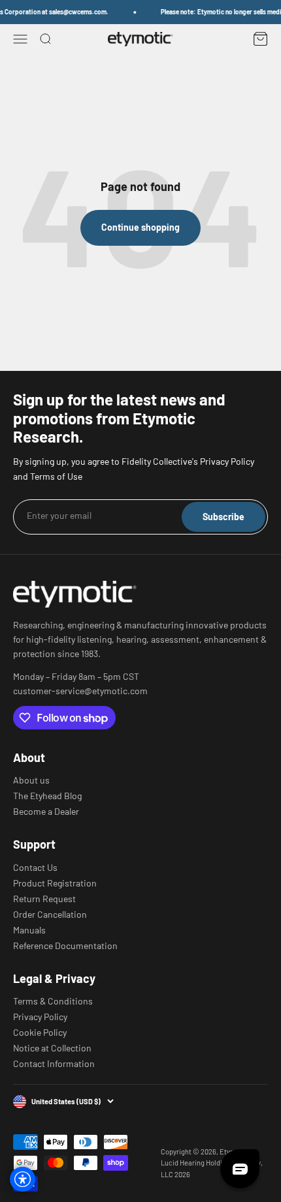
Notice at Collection (52, 1048)
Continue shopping (140, 227)
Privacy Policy (40, 1016)
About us (31, 780)
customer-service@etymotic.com (80, 691)
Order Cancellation (50, 914)
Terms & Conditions (53, 1001)
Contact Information (54, 1063)
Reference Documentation (65, 945)
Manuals (29, 930)
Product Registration (55, 883)
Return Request (44, 898)
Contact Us (35, 867)
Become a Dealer (46, 811)
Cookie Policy (40, 1032)
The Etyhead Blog (47, 795)
